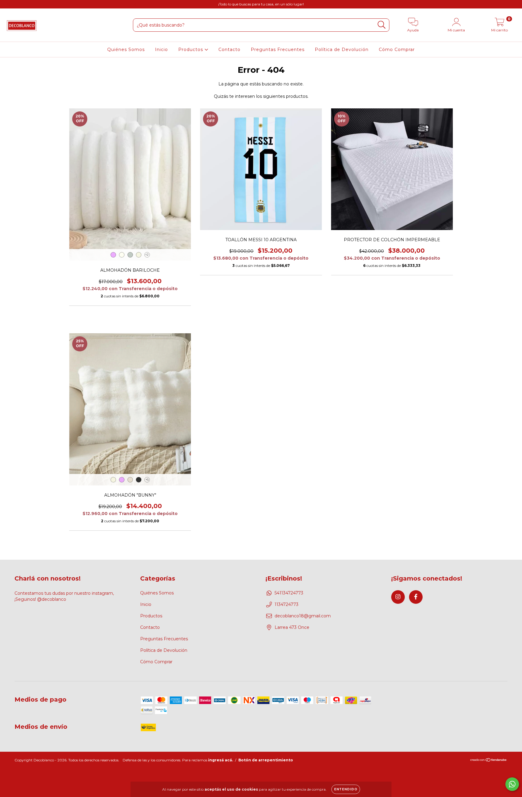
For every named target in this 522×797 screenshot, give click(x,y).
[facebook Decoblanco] (17, 4)
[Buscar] (382, 25)
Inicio (161, 49)
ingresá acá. (220, 760)
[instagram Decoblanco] (9, 4)
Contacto (229, 49)
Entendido (345, 789)
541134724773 (289, 593)
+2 (147, 255)
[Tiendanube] (488, 760)
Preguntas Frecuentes (277, 49)
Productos (191, 49)
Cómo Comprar (397, 49)
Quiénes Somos (126, 49)
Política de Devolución (342, 49)
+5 (147, 480)
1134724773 (286, 604)
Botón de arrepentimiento (265, 760)
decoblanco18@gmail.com (303, 616)
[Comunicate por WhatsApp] (512, 784)
